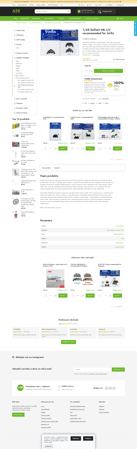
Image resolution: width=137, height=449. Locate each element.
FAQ (71, 412)
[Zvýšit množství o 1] (91, 71)
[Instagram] (110, 388)
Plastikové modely (22, 53)
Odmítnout (76, 438)
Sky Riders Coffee (22, 108)
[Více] (120, 18)
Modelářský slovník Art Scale (77, 409)
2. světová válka (119, 247)
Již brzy (17, 48)
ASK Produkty (20, 40)
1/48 (122, 238)
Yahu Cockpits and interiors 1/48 (25, 86)
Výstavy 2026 (73, 415)
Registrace (121, 5)
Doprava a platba (40, 5)
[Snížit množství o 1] (86, 71)
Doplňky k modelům (22, 58)
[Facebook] (106, 388)
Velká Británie (120, 243)
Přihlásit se (118, 369)
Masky (17, 61)
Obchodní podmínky (53, 5)
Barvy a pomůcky (21, 99)
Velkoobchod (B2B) (46, 427)
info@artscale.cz (67, 386)
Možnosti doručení (120, 59)
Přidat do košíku (108, 71)
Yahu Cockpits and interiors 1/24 (26, 82)
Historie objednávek (104, 412)
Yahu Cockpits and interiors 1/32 (26, 80)
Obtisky (17, 68)
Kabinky (18, 71)
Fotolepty (18, 66)
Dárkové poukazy (22, 113)
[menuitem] (15, 18)
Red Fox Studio (19, 75)
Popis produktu (46, 168)
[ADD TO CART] (62, 148)
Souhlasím (88, 438)
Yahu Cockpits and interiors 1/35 (26, 89)
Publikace (19, 103)
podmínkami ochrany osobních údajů (98, 374)
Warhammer (20, 35)
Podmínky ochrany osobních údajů (49, 421)
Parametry (57, 168)
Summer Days (20, 30)
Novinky (18, 44)
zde (51, 442)
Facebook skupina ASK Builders (78, 421)
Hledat (68, 11)
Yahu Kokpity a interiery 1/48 (115, 230)
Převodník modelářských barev (77, 406)
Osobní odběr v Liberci (76, 418)
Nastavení (48, 446)
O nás (13, 5)
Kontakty (31, 5)
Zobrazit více (68, 342)
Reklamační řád (45, 424)
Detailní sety (19, 63)
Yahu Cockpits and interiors (22, 78)
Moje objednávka (22, 5)
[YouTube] (114, 388)
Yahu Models (105, 98)
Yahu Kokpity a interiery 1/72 (25, 92)
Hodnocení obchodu (68, 319)
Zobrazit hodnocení (116, 89)
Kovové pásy (19, 73)
